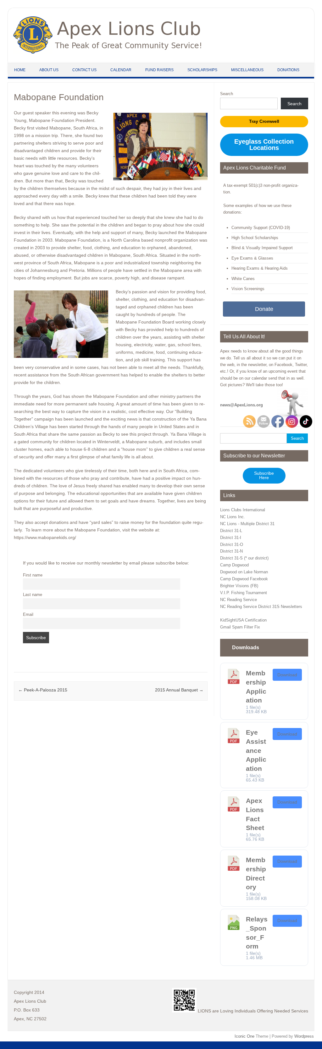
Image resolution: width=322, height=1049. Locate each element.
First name (32, 575)
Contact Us (84, 70)
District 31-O (231, 544)
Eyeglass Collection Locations (264, 144)
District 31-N (231, 551)
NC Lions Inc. (232, 516)
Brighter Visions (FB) (239, 585)
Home (19, 70)
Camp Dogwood (234, 565)
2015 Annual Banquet (179, 689)
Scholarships (202, 70)
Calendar (120, 70)
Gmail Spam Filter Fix (240, 627)
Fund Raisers (159, 70)
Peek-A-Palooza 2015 (42, 689)
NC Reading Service (238, 599)
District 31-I (230, 537)
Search (226, 93)
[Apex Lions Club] (107, 51)
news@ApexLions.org (241, 405)
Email (28, 614)
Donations (288, 70)
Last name (32, 595)
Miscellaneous (247, 70)
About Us (48, 70)
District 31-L (231, 530)
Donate (264, 309)
